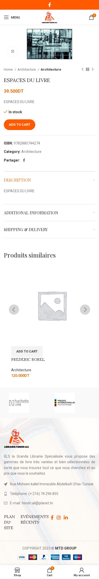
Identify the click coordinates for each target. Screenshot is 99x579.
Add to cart (19, 124)
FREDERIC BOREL (28, 359)
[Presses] (72, 403)
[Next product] (92, 69)
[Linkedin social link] (65, 517)
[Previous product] (82, 69)
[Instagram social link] (58, 517)
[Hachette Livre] (27, 403)
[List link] (49, 493)
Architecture (27, 69)
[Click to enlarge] (13, 51)
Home (8, 69)
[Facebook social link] (50, 5)
